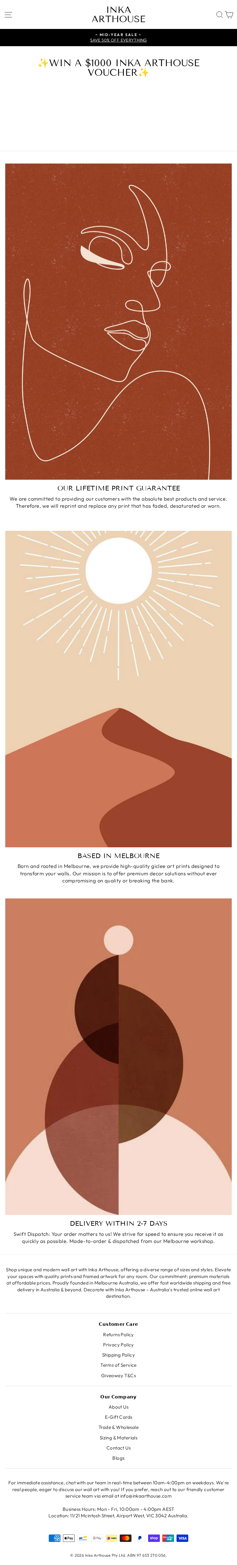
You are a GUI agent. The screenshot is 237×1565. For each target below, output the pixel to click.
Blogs (118, 1458)
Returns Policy (118, 1334)
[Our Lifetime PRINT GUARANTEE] (118, 321)
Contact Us (118, 1448)
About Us (118, 1407)
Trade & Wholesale (118, 1427)
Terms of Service (118, 1365)
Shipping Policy (118, 1355)
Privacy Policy (118, 1345)
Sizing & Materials (118, 1438)
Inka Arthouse (118, 14)
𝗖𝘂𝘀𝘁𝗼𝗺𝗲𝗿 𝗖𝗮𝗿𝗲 (118, 1324)
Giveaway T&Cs (118, 1375)
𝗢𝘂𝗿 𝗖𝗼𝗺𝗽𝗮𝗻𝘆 (118, 1397)
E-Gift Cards (118, 1417)
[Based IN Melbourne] (118, 689)
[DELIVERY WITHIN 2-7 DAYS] (118, 1056)
